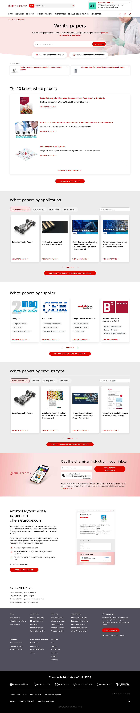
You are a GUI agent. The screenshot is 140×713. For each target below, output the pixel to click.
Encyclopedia (34, 643)
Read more (65, 489)
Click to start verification (79, 476)
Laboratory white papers (80, 621)
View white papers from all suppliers (70, 354)
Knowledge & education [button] (78, 14)
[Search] (73, 6)
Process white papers (78, 624)
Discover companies (37, 618)
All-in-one (54, 659)
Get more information (24, 570)
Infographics (34, 646)
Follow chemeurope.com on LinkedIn (114, 635)
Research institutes (37, 649)
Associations (34, 624)
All (31, 6)
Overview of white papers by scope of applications (27, 599)
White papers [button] (60, 14)
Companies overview (37, 631)
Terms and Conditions (26, 701)
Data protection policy (46, 701)
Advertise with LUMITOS (18, 695)
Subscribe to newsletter (109, 469)
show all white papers (70, 181)
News (53, 643)
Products (54, 646)
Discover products (57, 618)
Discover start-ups (36, 621)
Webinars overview (16, 649)
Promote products (57, 627)
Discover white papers (79, 618)
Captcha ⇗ (87, 478)
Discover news (15, 618)
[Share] (119, 14)
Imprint (12, 701)
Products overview (57, 631)
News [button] (10, 14)
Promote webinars (16, 646)
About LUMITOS (35, 695)
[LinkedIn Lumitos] (128, 701)
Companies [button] (19, 14)
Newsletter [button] (96, 14)
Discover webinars (16, 643)
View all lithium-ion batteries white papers (70, 444)
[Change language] (124, 14)
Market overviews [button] (44, 14)
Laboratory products (58, 621)
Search (100, 44)
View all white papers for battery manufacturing (70, 273)
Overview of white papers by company (23, 592)
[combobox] (115, 209)
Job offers (54, 653)
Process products (57, 624)
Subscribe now (111, 630)
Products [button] (30, 14)
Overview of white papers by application (24, 602)
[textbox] (115, 209)
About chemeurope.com (52, 695)
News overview (15, 624)
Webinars (54, 656)
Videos (32, 653)
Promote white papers (79, 627)
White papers (55, 649)
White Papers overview (79, 631)
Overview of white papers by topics (22, 596)
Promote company (36, 627)
